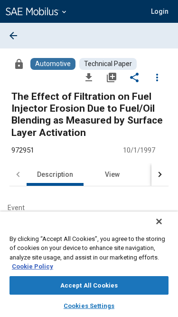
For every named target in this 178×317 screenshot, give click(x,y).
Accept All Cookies (89, 285)
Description (55, 174)
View (112, 174)
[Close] (159, 221)
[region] (89, 264)
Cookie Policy (32, 266)
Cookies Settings (89, 305)
